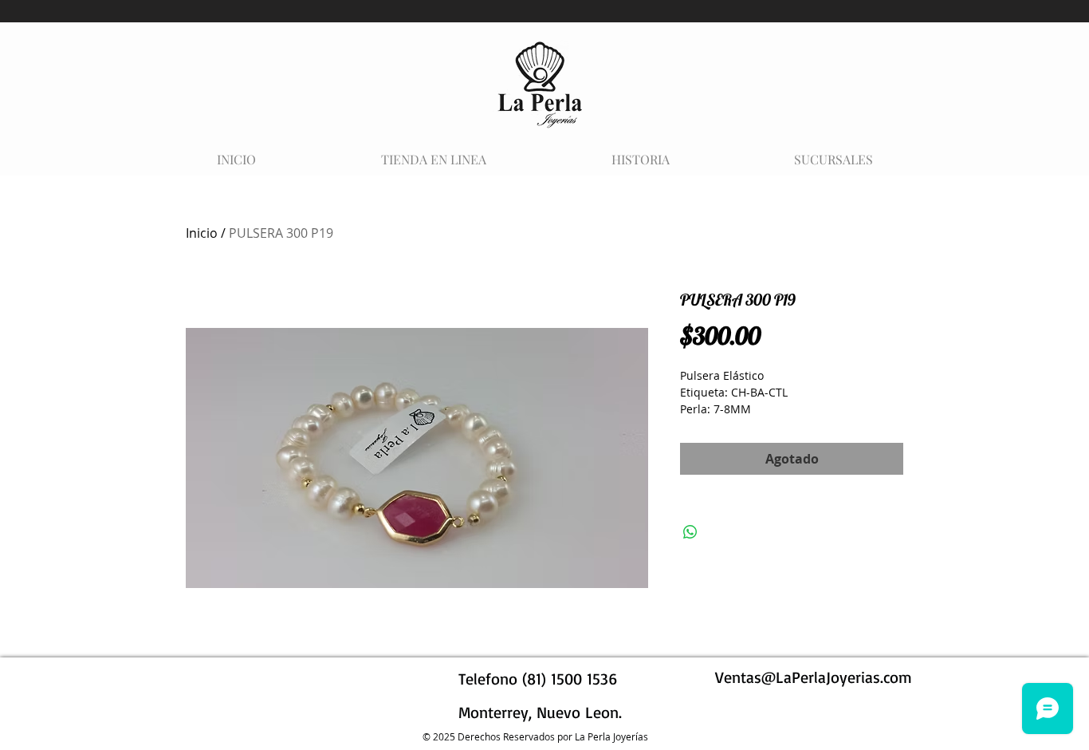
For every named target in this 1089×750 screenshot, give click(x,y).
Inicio (202, 233)
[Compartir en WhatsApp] (690, 532)
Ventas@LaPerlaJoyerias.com (813, 677)
